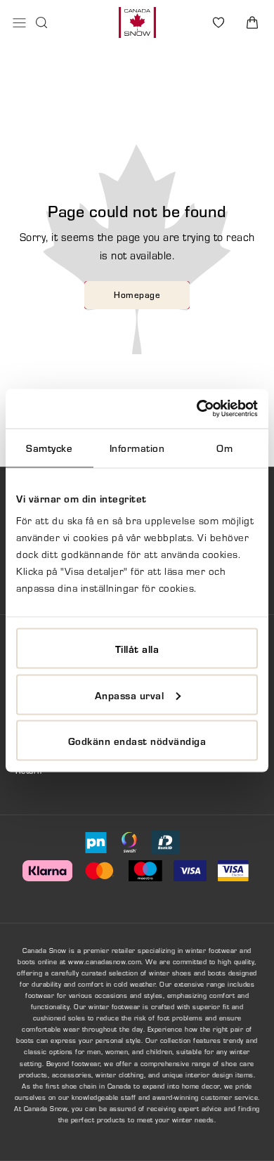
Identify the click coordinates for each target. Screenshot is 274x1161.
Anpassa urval (129, 694)
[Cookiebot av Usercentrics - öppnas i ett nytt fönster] (197, 409)
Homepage (137, 294)
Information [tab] (137, 447)
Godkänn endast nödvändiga (137, 741)
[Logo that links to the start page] (137, 22)
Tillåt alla (137, 649)
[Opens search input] (41, 22)
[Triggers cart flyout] (252, 22)
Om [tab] (224, 447)
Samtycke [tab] (49, 447)
